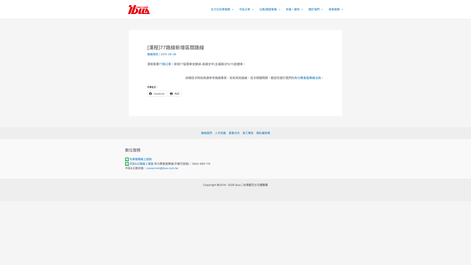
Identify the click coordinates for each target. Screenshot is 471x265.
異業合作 (234, 133)
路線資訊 (152, 54)
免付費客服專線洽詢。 (309, 78)
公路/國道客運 (268, 9)
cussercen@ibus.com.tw (162, 168)
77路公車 (165, 64)
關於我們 (314, 9)
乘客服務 (334, 9)
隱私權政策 (263, 133)
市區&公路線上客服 (141, 163)
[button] (232, 9)
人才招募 (220, 133)
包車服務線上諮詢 (141, 159)
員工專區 (248, 133)
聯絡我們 (206, 133)
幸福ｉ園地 (293, 9)
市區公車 (244, 9)
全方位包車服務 (220, 9)
